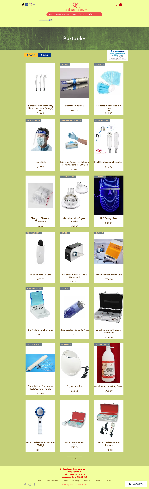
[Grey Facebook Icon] (25, 484)
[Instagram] (30, 4)
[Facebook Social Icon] (26, 4)
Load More (74, 459)
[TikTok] (23, 4)
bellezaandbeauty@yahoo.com (77, 469)
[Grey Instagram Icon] (30, 484)
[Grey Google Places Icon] (34, 4)
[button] (119, 4)
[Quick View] (40, 83)
